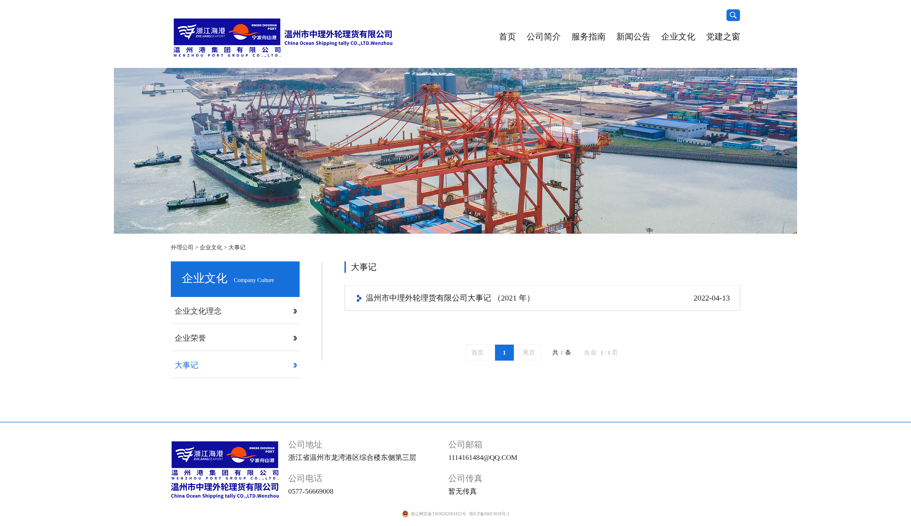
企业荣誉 (190, 338)
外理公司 (182, 247)
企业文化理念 (198, 311)
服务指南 (589, 36)
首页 (507, 36)
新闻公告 (633, 36)
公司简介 (544, 36)
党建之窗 (723, 36)
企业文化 (678, 36)
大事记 (237, 247)
